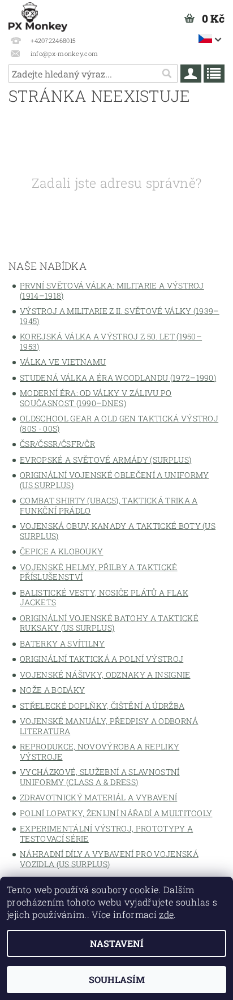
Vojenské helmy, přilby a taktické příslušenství (99, 572)
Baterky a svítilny (62, 643)
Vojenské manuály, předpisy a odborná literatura (109, 725)
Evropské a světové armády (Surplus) (105, 459)
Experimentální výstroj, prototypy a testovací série (106, 833)
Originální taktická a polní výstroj (101, 658)
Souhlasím (117, 979)
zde (166, 914)
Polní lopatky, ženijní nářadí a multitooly (116, 813)
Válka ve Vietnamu (63, 361)
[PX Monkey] (37, 14)
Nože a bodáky (52, 689)
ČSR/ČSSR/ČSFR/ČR (57, 443)
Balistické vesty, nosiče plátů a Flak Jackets (104, 597)
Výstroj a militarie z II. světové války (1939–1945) (119, 315)
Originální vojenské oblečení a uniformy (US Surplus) (114, 479)
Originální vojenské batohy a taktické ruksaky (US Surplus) (109, 623)
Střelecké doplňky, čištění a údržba (102, 705)
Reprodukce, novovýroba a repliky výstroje (99, 751)
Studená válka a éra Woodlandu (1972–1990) (118, 377)
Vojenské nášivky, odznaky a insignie (105, 674)
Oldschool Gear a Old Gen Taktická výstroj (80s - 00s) (119, 423)
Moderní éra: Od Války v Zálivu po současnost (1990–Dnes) (96, 397)
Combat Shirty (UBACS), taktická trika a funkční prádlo (108, 505)
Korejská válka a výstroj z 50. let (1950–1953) (111, 341)
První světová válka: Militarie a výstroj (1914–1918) (112, 290)
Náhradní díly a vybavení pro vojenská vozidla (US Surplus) (109, 858)
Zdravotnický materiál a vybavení (98, 797)
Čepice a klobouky (61, 551)
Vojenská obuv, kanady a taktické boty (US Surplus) (117, 530)
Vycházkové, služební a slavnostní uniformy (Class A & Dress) (100, 776)
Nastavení (117, 943)
